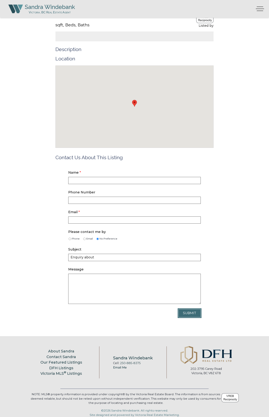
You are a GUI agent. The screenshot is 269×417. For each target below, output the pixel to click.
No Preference (108, 238)
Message (76, 269)
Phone (76, 238)
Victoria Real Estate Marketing (157, 415)
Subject (74, 249)
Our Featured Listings (61, 362)
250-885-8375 (130, 363)
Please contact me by (87, 232)
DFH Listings (61, 368)
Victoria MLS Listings (61, 373)
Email (74, 212)
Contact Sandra (61, 356)
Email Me (120, 367)
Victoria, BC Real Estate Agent (50, 12)
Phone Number (81, 192)
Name (74, 173)
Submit (189, 313)
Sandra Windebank (50, 6)
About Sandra (61, 351)
